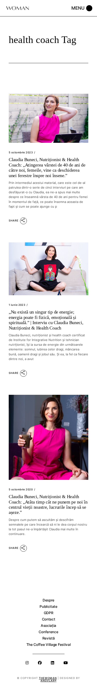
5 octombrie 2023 (21, 152)
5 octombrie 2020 (21, 489)
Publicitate (48, 606)
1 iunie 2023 (17, 304)
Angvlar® (48, 680)
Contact (48, 619)
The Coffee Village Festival (48, 644)
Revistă (48, 638)
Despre (48, 600)
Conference (48, 632)
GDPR (48, 613)
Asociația (48, 625)
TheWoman (48, 678)
